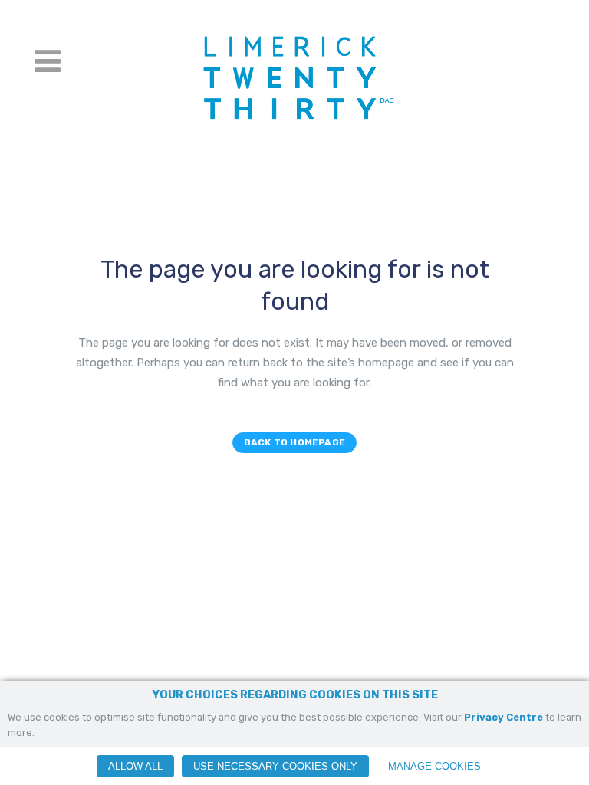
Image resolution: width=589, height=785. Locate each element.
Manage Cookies (434, 766)
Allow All (135, 766)
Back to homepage (294, 442)
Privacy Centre (503, 717)
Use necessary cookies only (275, 766)
